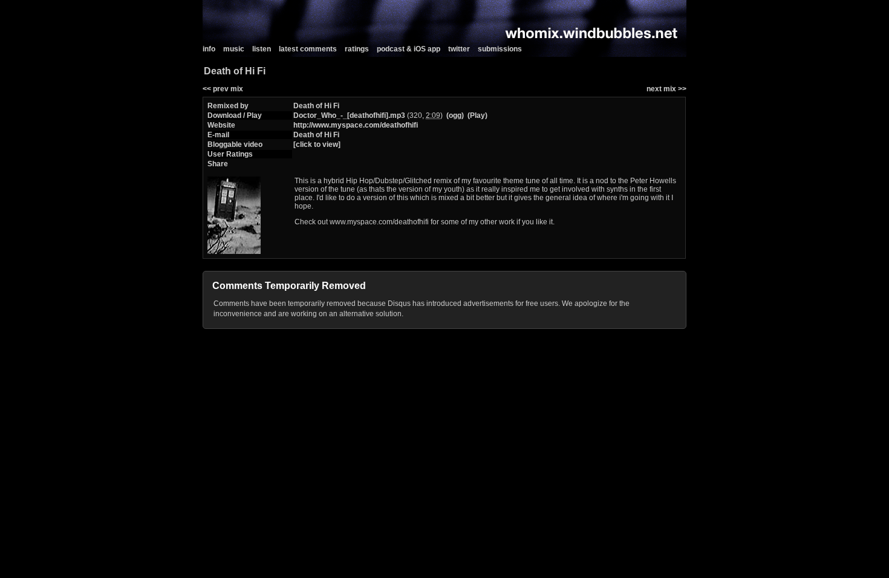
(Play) (477, 115)
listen (261, 49)
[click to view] (316, 144)
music (233, 49)
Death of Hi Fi (316, 106)
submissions (500, 49)
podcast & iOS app (408, 49)
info (209, 49)
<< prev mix (223, 89)
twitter (459, 49)
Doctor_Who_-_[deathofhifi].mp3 (349, 115)
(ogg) (455, 115)
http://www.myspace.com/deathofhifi (355, 125)
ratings (357, 49)
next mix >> (666, 89)
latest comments (308, 49)
